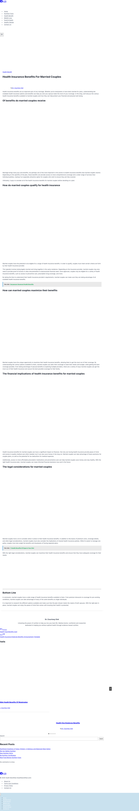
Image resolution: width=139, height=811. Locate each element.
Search (2, 736)
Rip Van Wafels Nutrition (8, 751)
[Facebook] (1, 2)
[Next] (110, 689)
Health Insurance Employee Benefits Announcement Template (20, 636)
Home (6, 11)
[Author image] (7, 88)
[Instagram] (5, 2)
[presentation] (83, 681)
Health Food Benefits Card (8, 631)
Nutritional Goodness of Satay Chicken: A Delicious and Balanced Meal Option (25, 749)
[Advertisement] (69, 48)
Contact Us (7, 24)
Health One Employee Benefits (68, 723)
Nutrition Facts (9, 13)
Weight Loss (8, 18)
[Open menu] (2, 34)
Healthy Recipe (9, 22)
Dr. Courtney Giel (17, 88)
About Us (7, 781)
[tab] (48, 733)
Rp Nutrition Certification (8, 755)
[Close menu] (0, 794)
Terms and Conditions (11, 783)
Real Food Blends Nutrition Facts (10, 757)
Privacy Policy (8, 785)
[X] (3, 2)
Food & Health (8, 20)
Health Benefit (8, 16)
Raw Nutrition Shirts (6, 753)
